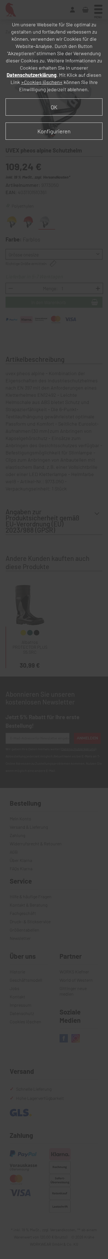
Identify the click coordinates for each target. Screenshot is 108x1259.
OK (54, 107)
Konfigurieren (54, 131)
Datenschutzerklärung (31, 75)
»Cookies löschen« (42, 82)
